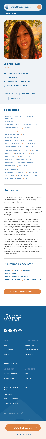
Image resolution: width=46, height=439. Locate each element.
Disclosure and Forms (10, 373)
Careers (6, 359)
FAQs (26, 387)
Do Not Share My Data (11, 403)
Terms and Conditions (11, 398)
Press (26, 373)
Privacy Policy (8, 394)
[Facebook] (10, 330)
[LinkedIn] (5, 330)
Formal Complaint (9, 383)
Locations (7, 354)
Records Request (9, 378)
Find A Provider (8, 349)
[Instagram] (15, 330)
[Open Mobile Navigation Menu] (39, 7)
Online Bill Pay (29, 345)
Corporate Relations (10, 363)
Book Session (23, 427)
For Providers (29, 378)
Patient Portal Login (31, 354)
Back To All (11, 13)
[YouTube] (20, 330)
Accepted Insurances (31, 349)
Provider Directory (31, 383)
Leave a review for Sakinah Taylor (20, 292)
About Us (6, 345)
